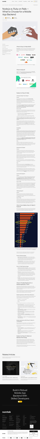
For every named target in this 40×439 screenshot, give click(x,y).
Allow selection (33, 433)
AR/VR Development (11, 424)
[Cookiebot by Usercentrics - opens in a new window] (3, 437)
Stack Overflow (22, 177)
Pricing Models (24, 417)
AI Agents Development (17, 425)
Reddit (26, 177)
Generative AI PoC (18, 420)
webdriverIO (18, 196)
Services (24, 416)
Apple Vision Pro (11, 425)
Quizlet (24, 316)
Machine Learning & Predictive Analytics (18, 428)
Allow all (33, 431)
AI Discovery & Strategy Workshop (18, 419)
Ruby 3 (26, 122)
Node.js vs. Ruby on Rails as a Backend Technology (6, 54)
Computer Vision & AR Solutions (18, 426)
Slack (34, 183)
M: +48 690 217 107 (32, 417)
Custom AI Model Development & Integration (18, 422)
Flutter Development (11, 420)
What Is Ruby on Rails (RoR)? (5, 45)
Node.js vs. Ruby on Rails (5, 48)
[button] (16, 1)
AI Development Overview (18, 417)
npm (25, 157)
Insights (24, 421)
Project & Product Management (4, 419)
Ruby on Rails (18, 48)
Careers (24, 422)
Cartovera (25, 309)
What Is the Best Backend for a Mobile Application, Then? (6, 52)
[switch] (17, 437)
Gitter (18, 184)
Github (19, 177)
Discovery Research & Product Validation (4, 417)
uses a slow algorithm (27, 113)
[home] (4, 1)
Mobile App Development (10, 417)
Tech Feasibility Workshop (4, 421)
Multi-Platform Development (11, 419)
